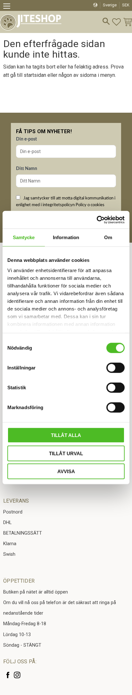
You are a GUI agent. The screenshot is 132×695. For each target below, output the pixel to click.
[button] (8, 7)
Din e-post (26, 139)
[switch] (115, 368)
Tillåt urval (66, 453)
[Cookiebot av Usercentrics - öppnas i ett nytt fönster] (97, 219)
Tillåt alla (66, 435)
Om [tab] (108, 237)
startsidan (35, 75)
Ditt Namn (26, 168)
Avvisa (66, 471)
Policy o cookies (90, 205)
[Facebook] (7, 675)
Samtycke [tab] (24, 237)
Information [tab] (66, 237)
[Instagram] (17, 675)
